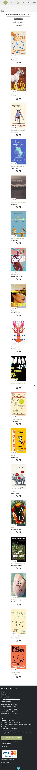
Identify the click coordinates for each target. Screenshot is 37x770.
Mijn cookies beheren (13, 737)
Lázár (13, 94)
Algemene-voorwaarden (10, 741)
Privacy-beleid (6, 743)
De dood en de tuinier (18, 563)
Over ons (3, 765)
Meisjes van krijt (16, 600)
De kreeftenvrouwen (18, 347)
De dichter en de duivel (18, 130)
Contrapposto (15, 58)
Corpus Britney (16, 274)
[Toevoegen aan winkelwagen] (16, 62)
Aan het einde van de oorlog (20, 202)
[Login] (23, 2)
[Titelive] (18, 768)
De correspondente (17, 238)
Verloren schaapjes (17, 636)
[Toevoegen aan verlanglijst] (20, 62)
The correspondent (17, 419)
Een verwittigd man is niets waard (22, 383)
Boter (13, 455)
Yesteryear (14, 311)
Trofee (13, 491)
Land (13, 527)
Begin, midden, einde (18, 166)
